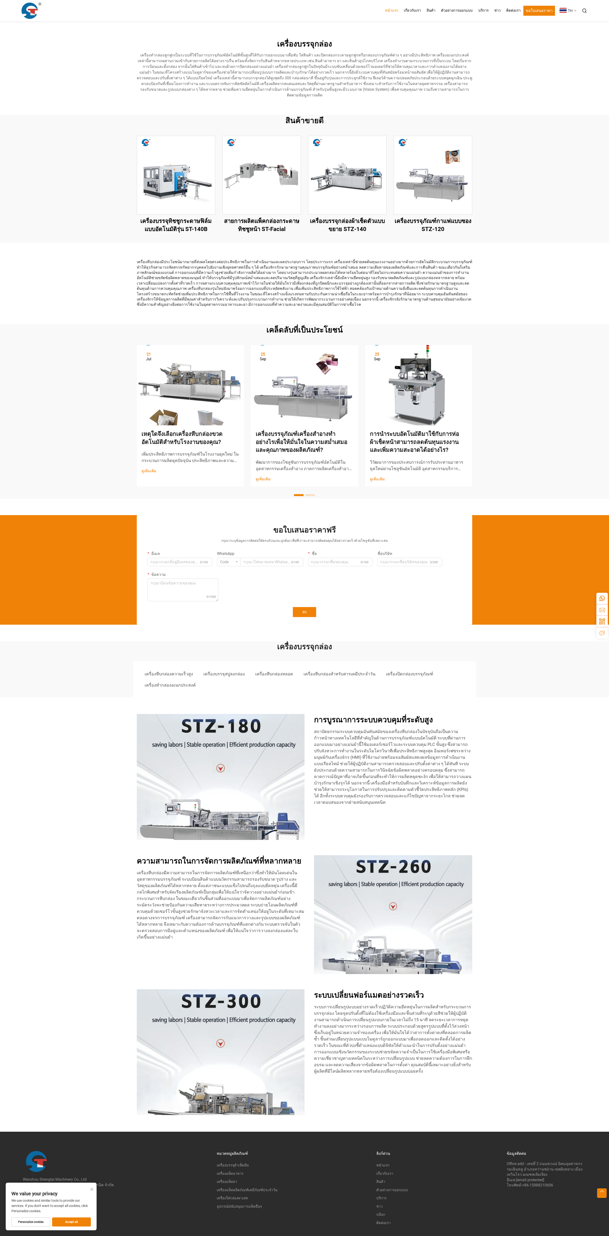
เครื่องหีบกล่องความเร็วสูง (169, 673)
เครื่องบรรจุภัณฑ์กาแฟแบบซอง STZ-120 (433, 225)
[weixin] (602, 621)
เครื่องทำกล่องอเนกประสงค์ (170, 685)
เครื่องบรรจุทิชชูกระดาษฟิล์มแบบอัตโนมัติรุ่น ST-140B (176, 225)
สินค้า (431, 10)
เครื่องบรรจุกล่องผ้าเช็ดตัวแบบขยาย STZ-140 (347, 225)
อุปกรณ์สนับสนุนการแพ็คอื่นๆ (239, 1206)
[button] (299, 495)
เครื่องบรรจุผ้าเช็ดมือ (233, 1165)
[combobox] (229, 562)
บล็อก (380, 1214)
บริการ (483, 10)
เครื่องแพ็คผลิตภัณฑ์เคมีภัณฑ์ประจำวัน (247, 1190)
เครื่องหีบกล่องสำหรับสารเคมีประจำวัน (339, 673)
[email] (602, 610)
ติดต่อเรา (513, 10)
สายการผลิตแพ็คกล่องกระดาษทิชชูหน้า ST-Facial (262, 225)
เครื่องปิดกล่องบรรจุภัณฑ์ (409, 673)
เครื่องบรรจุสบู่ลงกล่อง (224, 673)
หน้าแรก (391, 10)
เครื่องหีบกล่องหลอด (274, 673)
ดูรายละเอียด (176, 175)
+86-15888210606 (537, 1185)
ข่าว (497, 10)
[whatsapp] (602, 598)
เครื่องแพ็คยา (227, 1182)
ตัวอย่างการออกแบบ (457, 10)
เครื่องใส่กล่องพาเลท (232, 1198)
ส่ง (304, 612)
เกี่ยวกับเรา (412, 10)
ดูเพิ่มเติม (149, 471)
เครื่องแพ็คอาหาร (230, 1173)
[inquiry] (602, 632)
